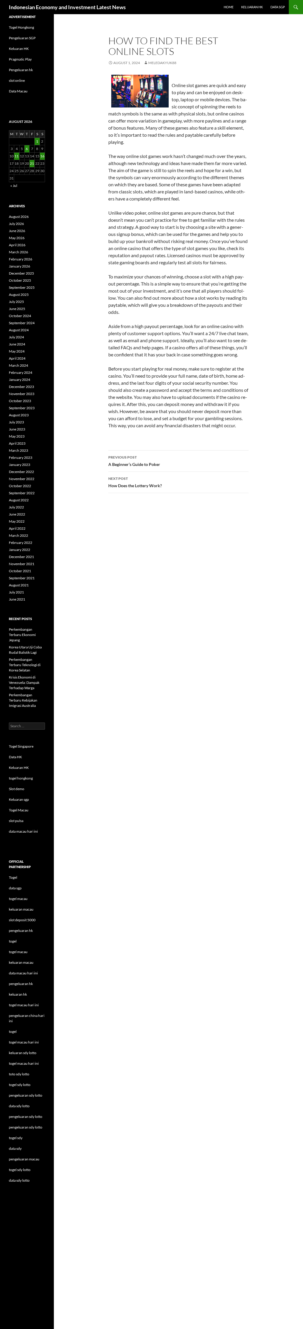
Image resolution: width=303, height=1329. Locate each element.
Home (228, 7)
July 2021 (16, 592)
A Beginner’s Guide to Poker (134, 461)
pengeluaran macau (24, 1159)
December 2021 (21, 557)
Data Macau (18, 91)
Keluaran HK (19, 48)
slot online (17, 80)
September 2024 (22, 323)
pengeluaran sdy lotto (25, 1116)
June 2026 (17, 231)
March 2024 (18, 365)
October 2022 (20, 486)
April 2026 (17, 245)
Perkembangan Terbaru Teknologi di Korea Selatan (25, 664)
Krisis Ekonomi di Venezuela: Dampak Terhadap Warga (24, 682)
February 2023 (20, 457)
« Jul (13, 185)
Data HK (15, 757)
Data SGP (277, 7)
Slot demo (16, 789)
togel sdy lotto (19, 1169)
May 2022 (17, 521)
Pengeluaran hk (21, 70)
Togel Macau (18, 810)
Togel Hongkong (21, 27)
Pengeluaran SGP (22, 38)
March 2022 (18, 535)
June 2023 (17, 429)
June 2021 (17, 599)
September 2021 (22, 578)
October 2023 (20, 401)
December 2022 (21, 471)
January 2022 (19, 549)
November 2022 (21, 479)
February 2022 (20, 542)
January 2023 (19, 464)
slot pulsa (16, 820)
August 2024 (19, 330)
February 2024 (20, 372)
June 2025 (17, 308)
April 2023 (17, 443)
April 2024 (17, 358)
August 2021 (19, 585)
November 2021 (21, 564)
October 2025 (20, 280)
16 (42, 156)
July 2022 (16, 507)
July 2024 (16, 337)
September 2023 (22, 408)
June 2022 (17, 514)
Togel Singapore (21, 746)
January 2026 (19, 266)
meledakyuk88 (162, 63)
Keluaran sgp (19, 799)
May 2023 (17, 436)
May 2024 (17, 351)
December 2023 (21, 386)
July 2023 (16, 422)
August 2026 (19, 216)
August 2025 (19, 294)
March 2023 (18, 450)
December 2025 (21, 273)
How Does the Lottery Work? (135, 482)
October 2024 (20, 316)
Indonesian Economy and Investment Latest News (67, 7)
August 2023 (19, 415)
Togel (13, 877)
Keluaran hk (252, 7)
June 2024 (17, 344)
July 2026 (16, 223)
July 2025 (16, 301)
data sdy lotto (19, 1180)
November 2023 (21, 394)
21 (32, 163)
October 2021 (20, 571)
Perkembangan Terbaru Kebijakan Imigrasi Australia (23, 700)
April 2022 (17, 528)
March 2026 (18, 252)
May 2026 (17, 238)
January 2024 (19, 379)
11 (16, 156)
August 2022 (19, 500)
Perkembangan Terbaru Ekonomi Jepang (22, 634)
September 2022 (22, 493)
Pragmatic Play (20, 59)
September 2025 (22, 287)
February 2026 (20, 259)
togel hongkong (21, 778)
